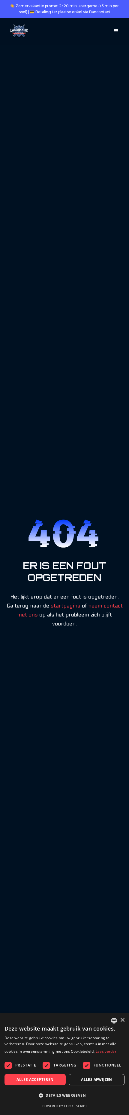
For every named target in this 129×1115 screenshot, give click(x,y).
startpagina (65, 606)
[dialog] (64, 1064)
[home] (18, 31)
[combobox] (114, 1021)
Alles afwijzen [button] (96, 1079)
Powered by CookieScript (64, 1106)
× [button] (122, 1020)
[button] (116, 30)
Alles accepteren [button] (34, 1079)
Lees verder (106, 1051)
